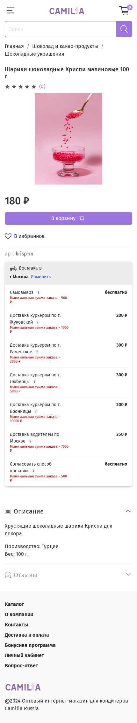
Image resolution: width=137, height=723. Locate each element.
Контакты (16, 625)
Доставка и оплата (27, 635)
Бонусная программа (30, 645)
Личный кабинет (24, 655)
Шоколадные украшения (34, 54)
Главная (14, 46)
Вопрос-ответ (21, 666)
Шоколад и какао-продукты (65, 46)
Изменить (41, 276)
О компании (19, 614)
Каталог (14, 604)
